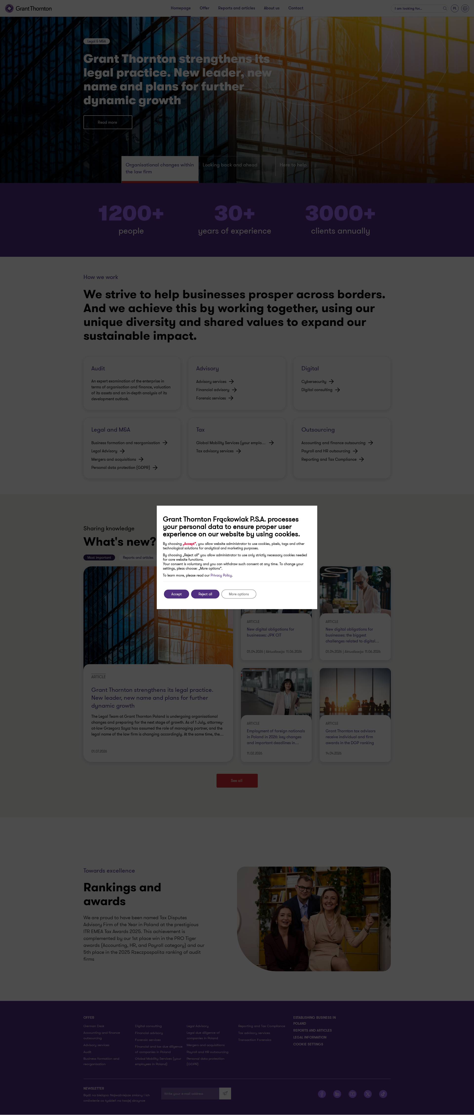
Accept (176, 594)
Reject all (205, 594)
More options (239, 594)
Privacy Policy (221, 575)
